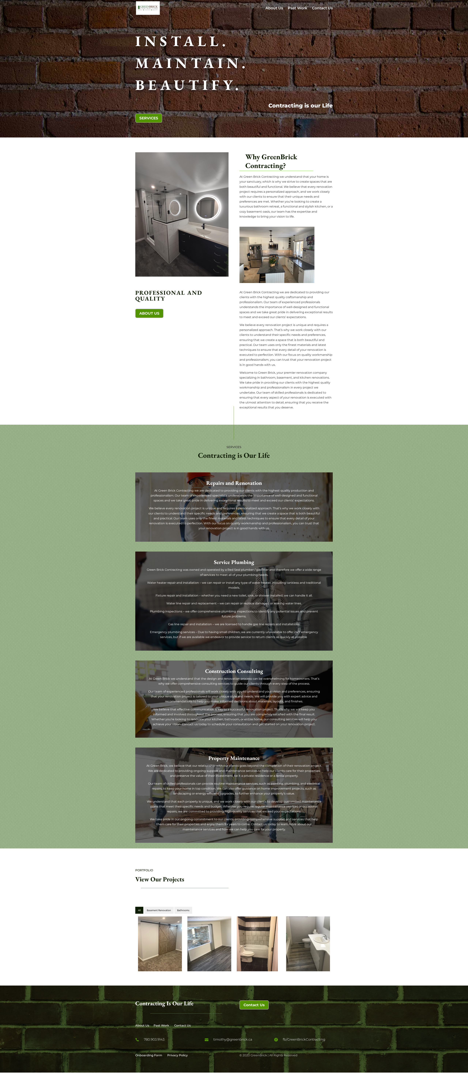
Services (148, 118)
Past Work (297, 8)
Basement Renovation (159, 910)
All (139, 910)
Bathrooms (183, 910)
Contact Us (322, 8)
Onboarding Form (148, 1055)
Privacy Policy (177, 1055)
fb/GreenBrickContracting (304, 1039)
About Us (274, 8)
